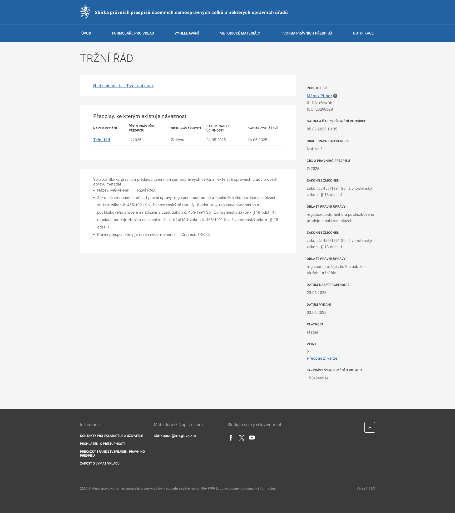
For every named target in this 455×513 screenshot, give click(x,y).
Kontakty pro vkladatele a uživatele (111, 436)
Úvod (86, 33)
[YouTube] (252, 437)
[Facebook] (231, 437)
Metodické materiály (240, 33)
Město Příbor (319, 96)
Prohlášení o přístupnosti (102, 444)
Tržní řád (101, 140)
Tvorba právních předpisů (306, 33)
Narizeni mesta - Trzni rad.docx (123, 85)
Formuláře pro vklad (133, 33)
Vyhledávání (187, 33)
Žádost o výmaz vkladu (100, 463)
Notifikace (363, 33)
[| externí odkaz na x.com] (242, 437)
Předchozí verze (322, 358)
